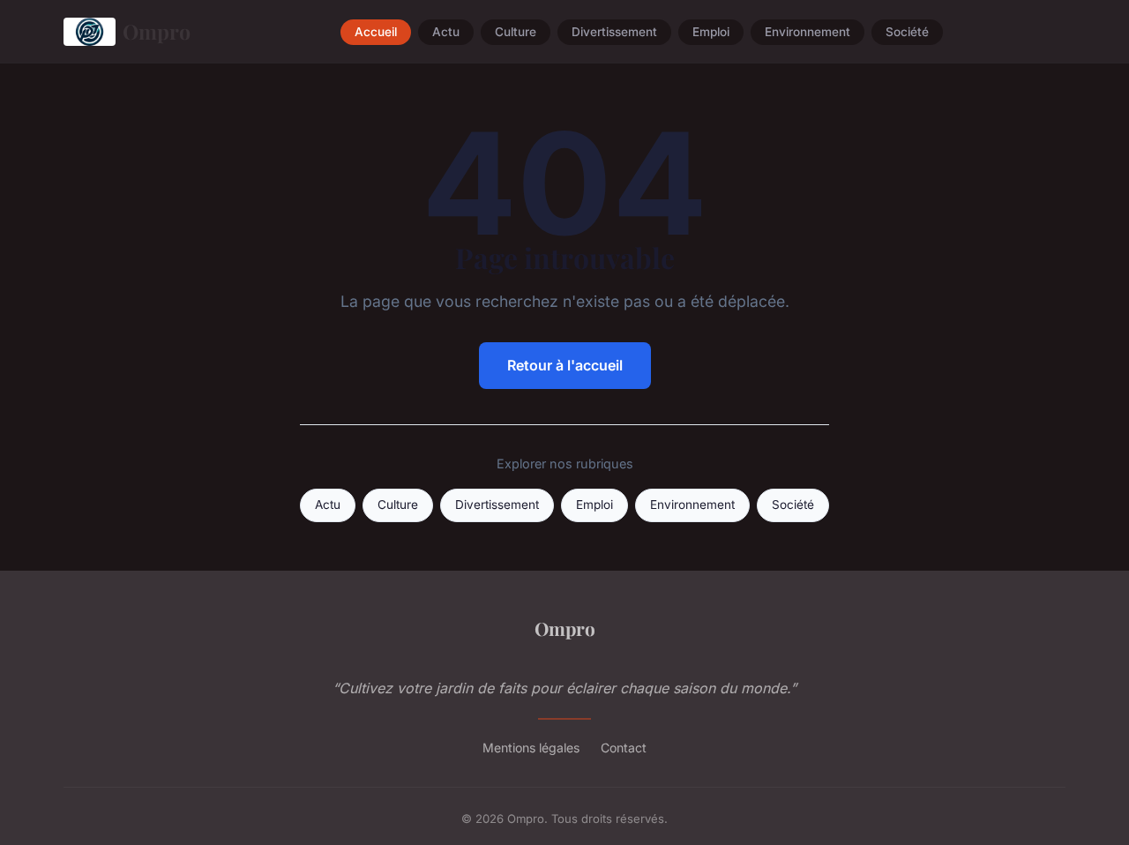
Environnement (807, 32)
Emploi (710, 32)
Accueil (376, 32)
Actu (446, 32)
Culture (515, 32)
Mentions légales (530, 747)
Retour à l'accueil (565, 365)
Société (907, 32)
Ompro (157, 31)
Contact (624, 747)
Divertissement (614, 32)
